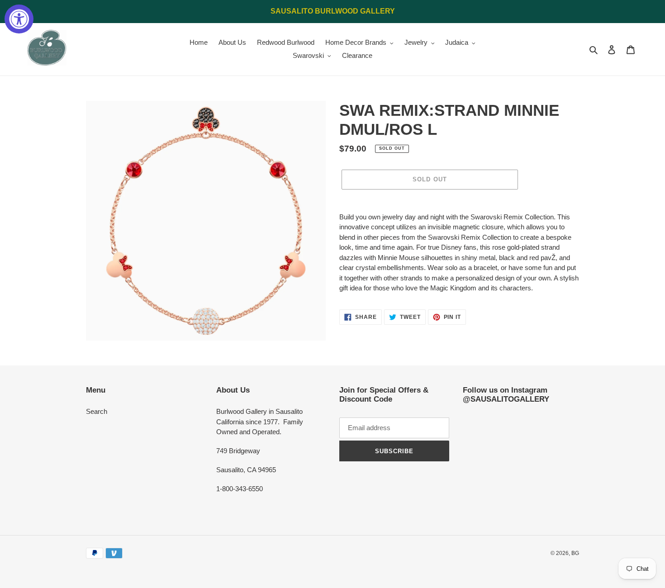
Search (96, 411)
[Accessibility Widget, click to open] (19, 19)
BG (575, 553)
